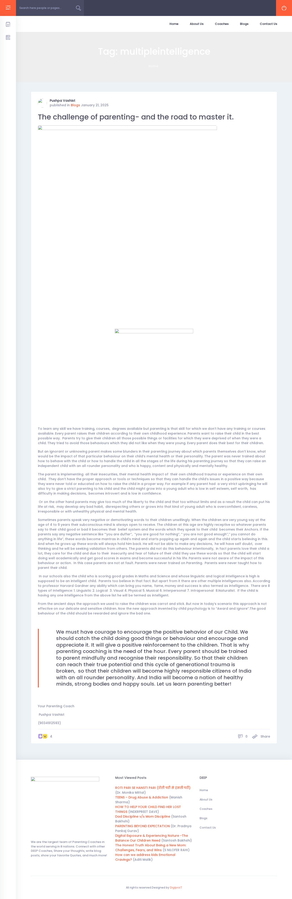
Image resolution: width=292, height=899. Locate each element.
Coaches (222, 24)
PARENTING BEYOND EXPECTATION (142, 826)
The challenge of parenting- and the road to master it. (136, 117)
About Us (196, 24)
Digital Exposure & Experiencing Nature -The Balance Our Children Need (151, 838)
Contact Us (268, 24)
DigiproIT (175, 887)
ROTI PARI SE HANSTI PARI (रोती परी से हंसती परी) (152, 787)
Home (173, 24)
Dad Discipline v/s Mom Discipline (142, 816)
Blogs (244, 24)
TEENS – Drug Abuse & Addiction (141, 797)
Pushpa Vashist (62, 100)
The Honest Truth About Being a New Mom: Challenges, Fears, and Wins (150, 847)
